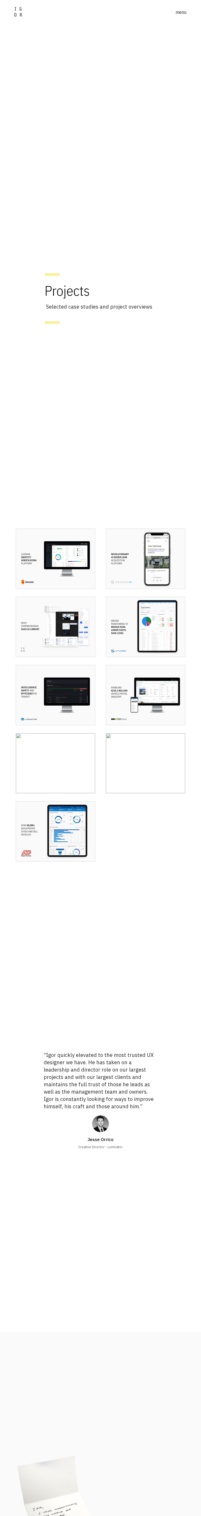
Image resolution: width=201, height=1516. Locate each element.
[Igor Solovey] (18, 12)
